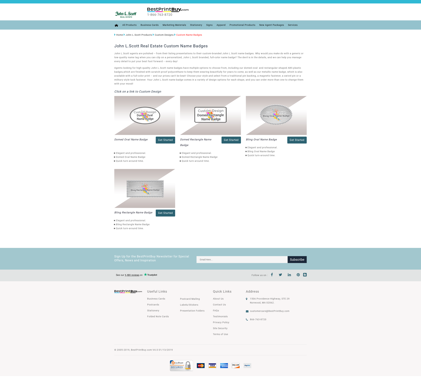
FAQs (216, 310)
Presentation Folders (192, 310)
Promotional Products (242, 25)
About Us (218, 298)
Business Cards (150, 25)
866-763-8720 (258, 319)
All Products (129, 25)
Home (119, 35)
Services (293, 25)
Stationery (196, 25)
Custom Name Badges (189, 35)
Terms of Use (220, 334)
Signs (209, 25)
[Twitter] (280, 275)
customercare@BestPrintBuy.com (269, 311)
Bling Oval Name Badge (261, 139)
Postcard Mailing (190, 299)
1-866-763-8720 (159, 15)
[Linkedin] (289, 275)
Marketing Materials (174, 25)
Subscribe (297, 260)
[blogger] (305, 275)
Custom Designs (164, 35)
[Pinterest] (298, 275)
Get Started (165, 140)
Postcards (153, 304)
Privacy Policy (221, 322)
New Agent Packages (271, 25)
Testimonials (220, 316)
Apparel (221, 25)
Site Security (220, 328)
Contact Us (219, 304)
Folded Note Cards (158, 316)
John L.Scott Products (139, 35)
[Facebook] (272, 275)
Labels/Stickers (189, 304)
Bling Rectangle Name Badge (133, 212)
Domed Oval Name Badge (131, 139)
